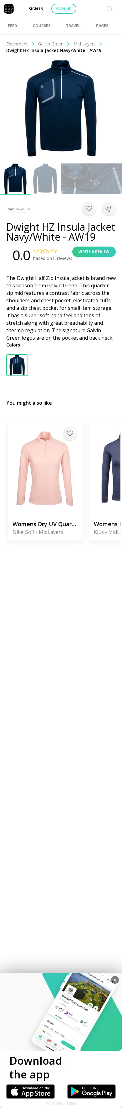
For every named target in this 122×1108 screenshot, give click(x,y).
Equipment (17, 44)
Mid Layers (85, 44)
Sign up (64, 9)
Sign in (36, 9)
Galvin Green (51, 44)
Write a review (94, 251)
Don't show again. (61, 1103)
